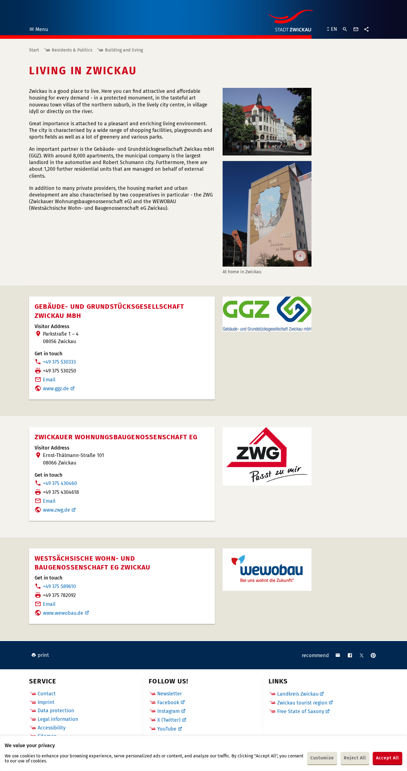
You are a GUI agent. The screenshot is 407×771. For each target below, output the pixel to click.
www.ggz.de (56, 389)
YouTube (166, 729)
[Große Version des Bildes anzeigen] (267, 121)
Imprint (46, 702)
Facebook (168, 702)
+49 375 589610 (59, 586)
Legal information (58, 719)
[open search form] (345, 29)
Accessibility (52, 728)
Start (34, 50)
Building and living (124, 50)
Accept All (387, 757)
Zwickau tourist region (302, 703)
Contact (47, 694)
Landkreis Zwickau (297, 694)
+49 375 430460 (60, 483)
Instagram (168, 711)
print (43, 655)
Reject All (355, 757)
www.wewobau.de (63, 613)
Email (49, 380)
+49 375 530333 (59, 362)
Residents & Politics (72, 50)
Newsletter (169, 694)
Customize (322, 757)
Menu (38, 30)
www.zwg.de (56, 510)
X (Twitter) (169, 720)
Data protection (56, 711)
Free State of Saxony (300, 711)
